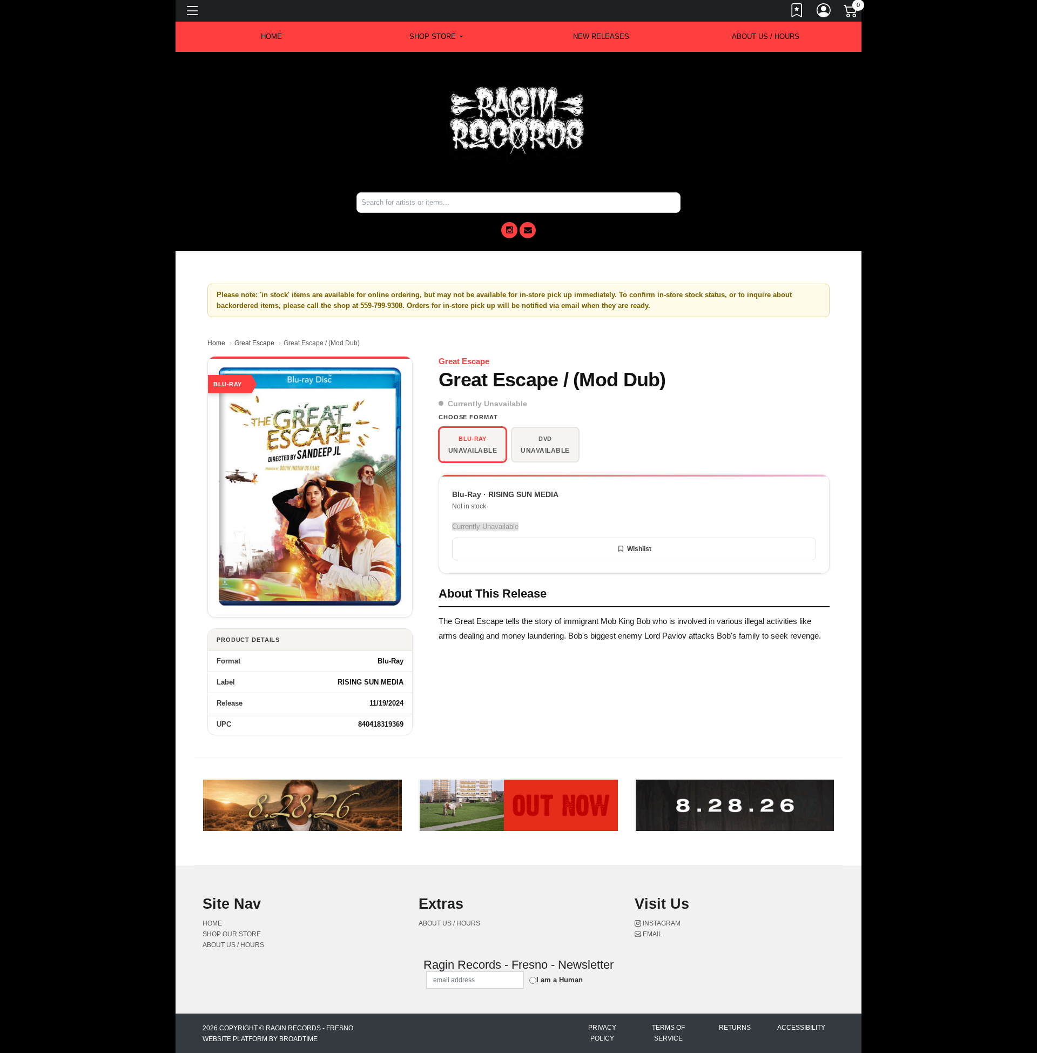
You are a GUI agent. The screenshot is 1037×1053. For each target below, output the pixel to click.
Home (216, 343)
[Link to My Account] (824, 12)
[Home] (518, 121)
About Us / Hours (765, 36)
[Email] (527, 230)
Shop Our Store (232, 934)
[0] (851, 13)
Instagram (661, 923)
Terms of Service (668, 1033)
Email (651, 934)
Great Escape (254, 343)
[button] (436, 36)
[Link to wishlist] (797, 12)
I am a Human (559, 980)
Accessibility (801, 1027)
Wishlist (639, 549)
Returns (735, 1027)
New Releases (601, 36)
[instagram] (509, 230)
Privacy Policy (602, 1033)
